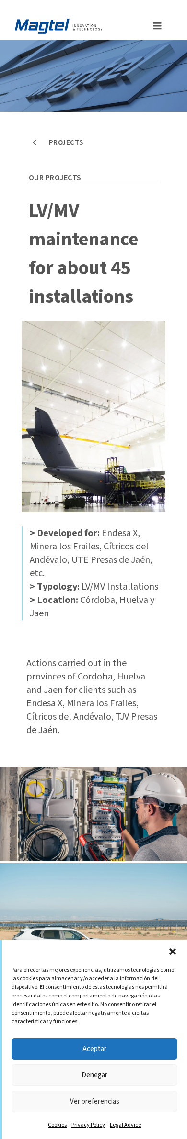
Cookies (57, 1125)
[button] (172, 951)
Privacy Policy (88, 1125)
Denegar (94, 1075)
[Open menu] (154, 25)
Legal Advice (125, 1125)
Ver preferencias (94, 1101)
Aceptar (94, 1049)
